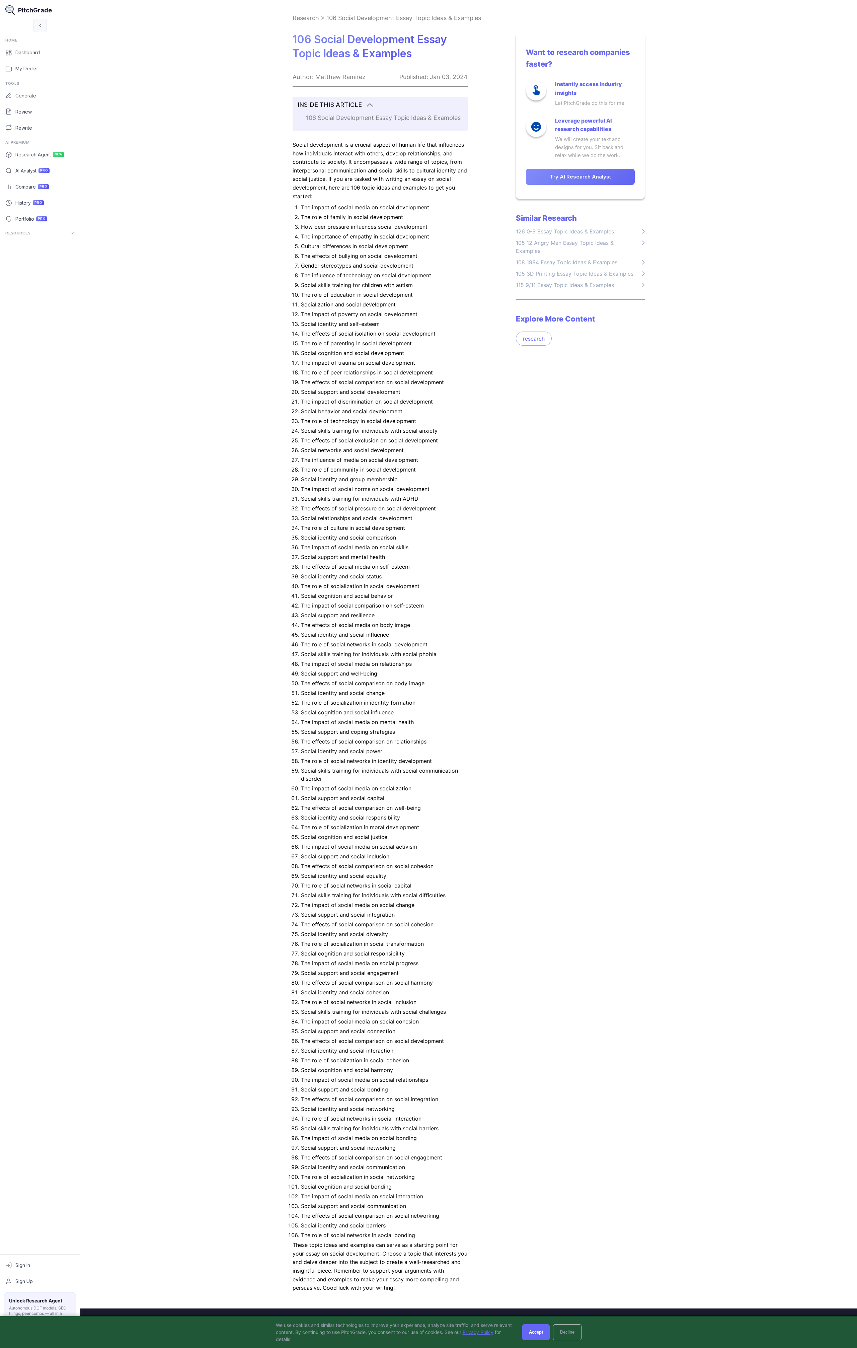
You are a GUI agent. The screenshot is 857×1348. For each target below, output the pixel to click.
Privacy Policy (478, 1332)
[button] (380, 105)
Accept (536, 1332)
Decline (567, 1332)
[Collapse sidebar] (40, 25)
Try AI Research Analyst (580, 176)
